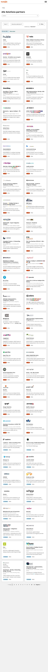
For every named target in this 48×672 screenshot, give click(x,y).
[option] (5, 24)
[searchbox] (20, 15)
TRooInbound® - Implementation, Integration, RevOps (34, 567)
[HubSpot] (4, 2)
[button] (8, 31)
